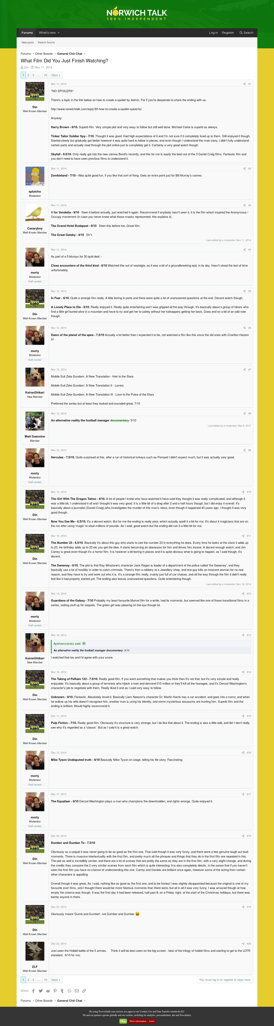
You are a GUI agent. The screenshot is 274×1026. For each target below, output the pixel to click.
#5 (249, 291)
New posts (28, 42)
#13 (249, 635)
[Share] (244, 83)
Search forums (46, 42)
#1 (249, 84)
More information (138, 1021)
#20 (249, 943)
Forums (27, 33)
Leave (152, 1021)
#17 (249, 794)
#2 (249, 168)
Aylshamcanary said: (67, 643)
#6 (249, 328)
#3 (249, 205)
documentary (119, 420)
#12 (249, 593)
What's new (47, 33)
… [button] (39, 75)
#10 (249, 492)
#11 (249, 536)
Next (55, 75)
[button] (58, 32)
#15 (249, 716)
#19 (249, 907)
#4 (249, 249)
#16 (249, 752)
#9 (249, 450)
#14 (249, 672)
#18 (249, 836)
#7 (249, 369)
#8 (249, 413)
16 (45, 75)
